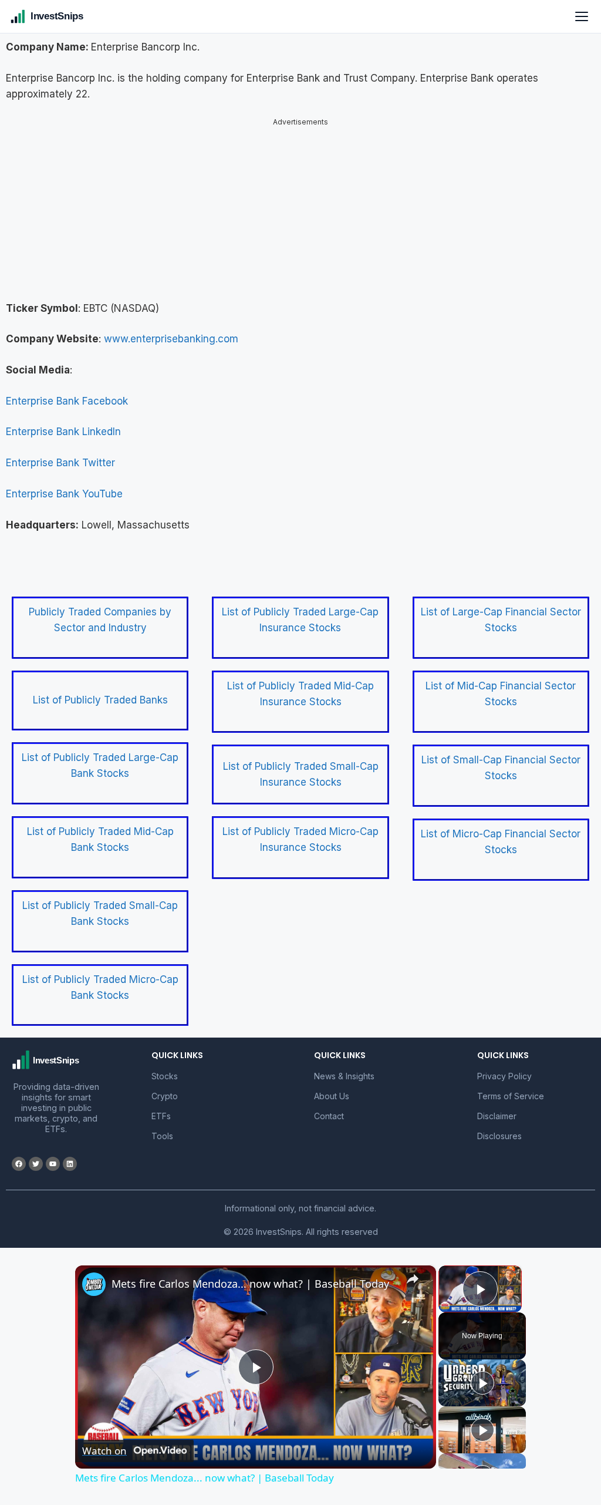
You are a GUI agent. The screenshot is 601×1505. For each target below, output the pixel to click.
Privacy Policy (504, 1066)
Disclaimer (496, 1106)
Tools (162, 1126)
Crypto (164, 1086)
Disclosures (499, 1126)
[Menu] (582, 16)
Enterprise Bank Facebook (67, 391)
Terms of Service (510, 1086)
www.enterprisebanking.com (171, 329)
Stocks (164, 1066)
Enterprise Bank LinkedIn (63, 421)
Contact (329, 1106)
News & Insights (344, 1066)
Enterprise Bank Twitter (60, 453)
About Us (331, 1086)
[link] (94, 1274)
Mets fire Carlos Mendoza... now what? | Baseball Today (250, 1274)
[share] (412, 1268)
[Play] (482, 1373)
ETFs (161, 1106)
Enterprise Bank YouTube (64, 484)
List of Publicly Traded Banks (100, 690)
